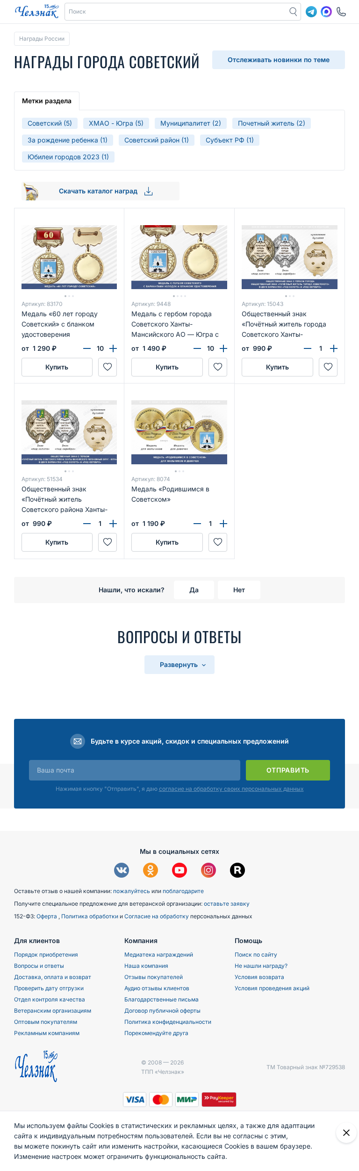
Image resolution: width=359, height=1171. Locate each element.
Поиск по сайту (256, 954)
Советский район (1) (156, 140)
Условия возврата (259, 976)
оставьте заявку (227, 903)
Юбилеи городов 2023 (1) (68, 157)
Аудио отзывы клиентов (156, 988)
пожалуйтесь (131, 890)
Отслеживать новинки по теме (279, 60)
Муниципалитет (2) (190, 123)
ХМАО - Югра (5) (116, 123)
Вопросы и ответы (39, 965)
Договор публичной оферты (162, 1010)
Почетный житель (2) (271, 123)
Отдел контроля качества (49, 999)
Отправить (287, 770)
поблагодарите (183, 890)
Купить (56, 367)
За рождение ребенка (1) (68, 140)
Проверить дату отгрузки (49, 988)
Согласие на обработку (157, 916)
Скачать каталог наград (99, 191)
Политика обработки (90, 916)
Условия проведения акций (272, 988)
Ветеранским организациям (52, 1010)
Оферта (47, 916)
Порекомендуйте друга (156, 1032)
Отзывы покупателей (153, 976)
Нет (239, 590)
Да (194, 590)
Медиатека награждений (158, 954)
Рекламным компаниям (46, 1032)
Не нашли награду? (261, 965)
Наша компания (146, 965)
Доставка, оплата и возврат (52, 976)
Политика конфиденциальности (167, 1021)
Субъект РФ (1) (230, 140)
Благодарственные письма (161, 999)
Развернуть (180, 664)
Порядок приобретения (46, 954)
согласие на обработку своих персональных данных (231, 788)
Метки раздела (47, 101)
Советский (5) (50, 123)
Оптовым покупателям (45, 1021)
